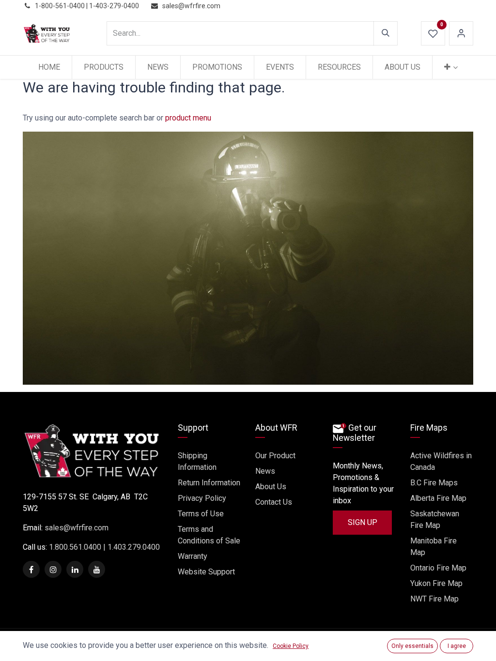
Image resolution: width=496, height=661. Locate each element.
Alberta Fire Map (438, 498)
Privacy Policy (202, 498)
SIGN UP (362, 522)
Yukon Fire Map (436, 583)
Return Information (209, 482)
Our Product (275, 455)
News (265, 471)
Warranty (192, 556)
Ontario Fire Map (438, 567)
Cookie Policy (291, 646)
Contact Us (273, 502)
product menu (188, 117)
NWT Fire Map (434, 598)
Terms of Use (201, 513)
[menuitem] (49, 67)
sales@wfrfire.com (76, 527)
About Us (270, 486)
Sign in (461, 33)
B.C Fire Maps (434, 482)
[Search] (385, 33)
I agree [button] (457, 646)
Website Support (206, 571)
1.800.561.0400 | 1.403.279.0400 (103, 547)
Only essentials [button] (412, 646)
